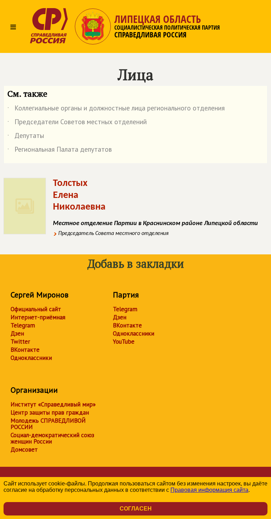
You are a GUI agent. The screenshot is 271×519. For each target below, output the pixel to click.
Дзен (17, 333)
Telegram (23, 325)
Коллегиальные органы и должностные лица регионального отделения (116, 109)
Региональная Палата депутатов (59, 150)
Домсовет (24, 449)
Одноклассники (31, 358)
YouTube (123, 341)
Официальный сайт (36, 309)
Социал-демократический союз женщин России (52, 438)
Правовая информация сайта (209, 490)
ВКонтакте (25, 349)
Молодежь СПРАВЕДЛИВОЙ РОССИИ (48, 423)
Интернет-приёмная (38, 317)
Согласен (136, 509)
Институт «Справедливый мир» (53, 404)
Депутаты (25, 136)
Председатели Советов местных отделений (77, 123)
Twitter (20, 341)
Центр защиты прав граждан (50, 412)
